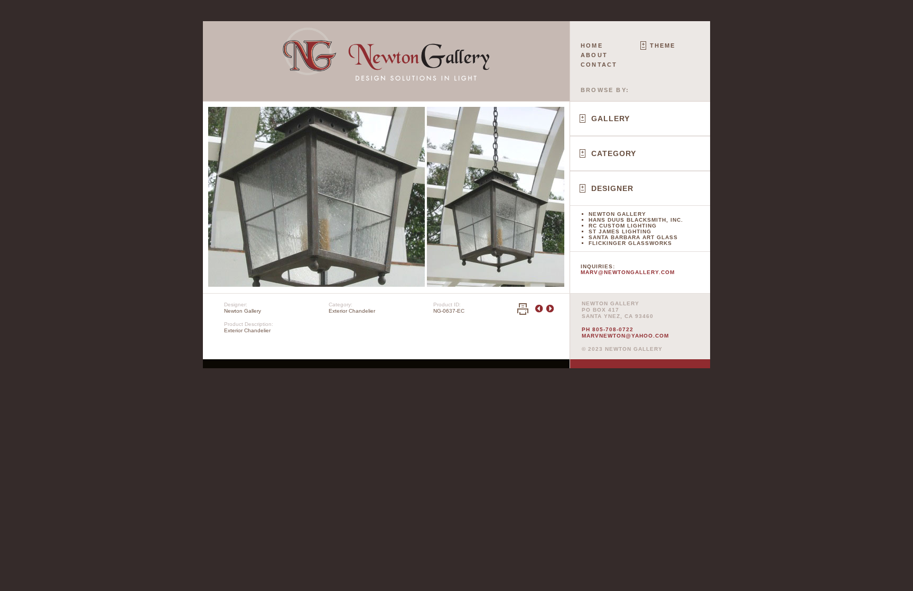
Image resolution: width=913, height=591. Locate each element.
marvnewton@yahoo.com (625, 336)
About (594, 55)
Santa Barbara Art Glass (633, 237)
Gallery (610, 118)
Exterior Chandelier (352, 311)
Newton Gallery (617, 214)
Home (592, 45)
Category (613, 153)
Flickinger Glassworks (630, 243)
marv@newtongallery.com (628, 272)
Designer (612, 188)
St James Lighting (620, 231)
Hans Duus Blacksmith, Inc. (636, 220)
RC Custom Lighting (623, 226)
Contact (599, 64)
